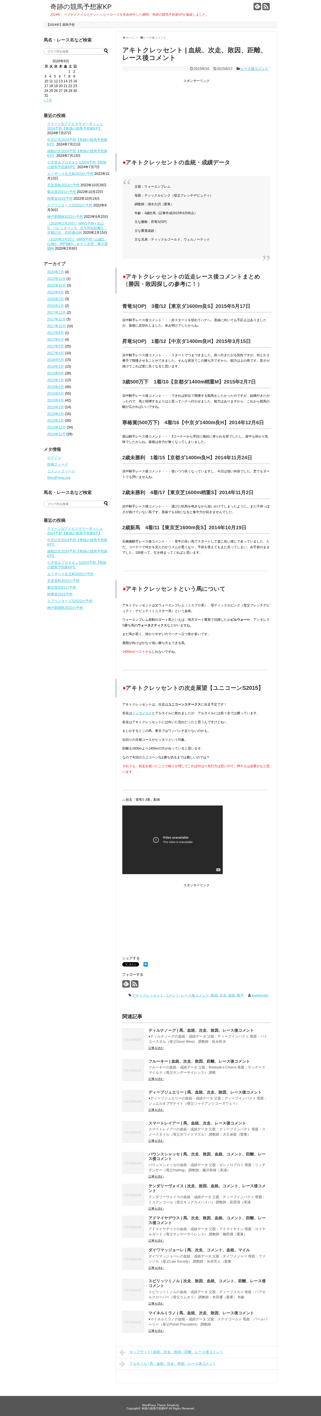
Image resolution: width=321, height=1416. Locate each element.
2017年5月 (55, 346)
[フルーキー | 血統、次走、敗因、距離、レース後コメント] (133, 1080)
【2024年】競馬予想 (60, 24)
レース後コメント (254, 69)
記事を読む (156, 1048)
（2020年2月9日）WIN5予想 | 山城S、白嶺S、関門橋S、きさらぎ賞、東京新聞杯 (77, 243)
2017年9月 (55, 333)
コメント (172, 995)
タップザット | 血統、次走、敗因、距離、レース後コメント (176, 1352)
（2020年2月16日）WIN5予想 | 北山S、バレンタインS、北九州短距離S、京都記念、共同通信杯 (77, 228)
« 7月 (48, 100)
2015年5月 (55, 393)
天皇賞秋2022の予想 (63, 185)
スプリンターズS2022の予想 (69, 205)
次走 (222, 995)
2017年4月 (55, 353)
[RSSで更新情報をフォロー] (266, 8)
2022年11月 (56, 279)
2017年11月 (56, 319)
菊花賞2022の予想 (61, 192)
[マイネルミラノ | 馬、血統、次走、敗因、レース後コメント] (133, 1331)
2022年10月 (56, 285)
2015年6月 (55, 387)
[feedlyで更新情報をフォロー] (257, 8)
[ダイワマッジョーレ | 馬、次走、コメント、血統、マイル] (133, 1268)
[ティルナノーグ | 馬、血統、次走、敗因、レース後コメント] (133, 1049)
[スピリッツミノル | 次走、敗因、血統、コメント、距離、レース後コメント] (133, 1299)
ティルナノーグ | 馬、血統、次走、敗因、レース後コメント (201, 1030)
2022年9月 (55, 292)
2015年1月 (55, 420)
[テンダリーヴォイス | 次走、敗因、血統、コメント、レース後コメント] (133, 1204)
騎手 (240, 995)
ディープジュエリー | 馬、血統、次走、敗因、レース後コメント (205, 1092)
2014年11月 (56, 434)
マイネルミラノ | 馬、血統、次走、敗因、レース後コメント (201, 1313)
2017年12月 (56, 312)
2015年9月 (55, 373)
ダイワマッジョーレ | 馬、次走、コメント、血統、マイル (199, 1250)
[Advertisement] (196, 114)
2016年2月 (55, 366)
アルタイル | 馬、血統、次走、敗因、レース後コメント (172, 1363)
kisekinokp (260, 995)
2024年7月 (55, 272)
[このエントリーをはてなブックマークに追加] (145, 965)
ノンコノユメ (142, 713)
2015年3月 (55, 407)
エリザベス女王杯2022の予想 (70, 174)
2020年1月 (55, 306)
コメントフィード (61, 471)
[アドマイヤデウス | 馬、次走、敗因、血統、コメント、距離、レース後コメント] (133, 1236)
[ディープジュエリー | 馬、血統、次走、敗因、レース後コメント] (133, 1110)
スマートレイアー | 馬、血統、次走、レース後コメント (197, 1123)
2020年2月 (55, 299)
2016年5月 (55, 360)
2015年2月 (55, 414)
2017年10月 (56, 326)
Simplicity (173, 1405)
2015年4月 (55, 400)
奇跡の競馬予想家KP (81, 6)
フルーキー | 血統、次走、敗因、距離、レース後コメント (199, 1061)
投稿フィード (57, 464)
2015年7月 (55, 380)
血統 (231, 995)
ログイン (54, 458)
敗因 (214, 995)
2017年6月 (55, 339)
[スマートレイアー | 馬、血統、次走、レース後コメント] (133, 1141)
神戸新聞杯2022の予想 (65, 217)
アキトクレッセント (148, 995)
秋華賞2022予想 (59, 198)
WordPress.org (58, 478)
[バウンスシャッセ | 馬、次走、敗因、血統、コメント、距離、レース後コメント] (133, 1172)
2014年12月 (56, 427)
